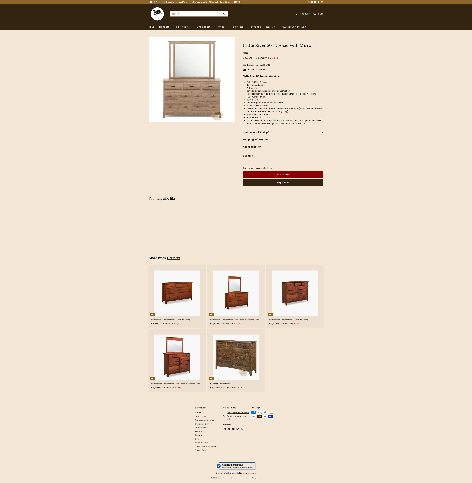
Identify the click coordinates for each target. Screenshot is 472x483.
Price (245, 52)
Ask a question (252, 146)
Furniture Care (201, 442)
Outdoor (256, 27)
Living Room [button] (204, 27)
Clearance (271, 27)
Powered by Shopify (251, 478)
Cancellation (201, 427)
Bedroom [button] (164, 27)
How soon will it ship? (256, 132)
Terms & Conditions (204, 420)
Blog (197, 439)
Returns (198, 431)
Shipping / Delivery (203, 424)
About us (199, 435)
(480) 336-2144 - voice (238, 412)
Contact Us (200, 416)
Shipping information (256, 139)
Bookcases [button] (238, 27)
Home (151, 27)
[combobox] (199, 13)
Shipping (246, 168)
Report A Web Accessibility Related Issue (236, 473)
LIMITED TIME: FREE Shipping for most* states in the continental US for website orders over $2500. (195, 2)
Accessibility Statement (206, 446)
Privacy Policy (201, 450)
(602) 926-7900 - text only (237, 417)
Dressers (173, 258)
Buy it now (283, 182)
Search (198, 412)
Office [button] (221, 27)
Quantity (248, 155)
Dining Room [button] (183, 27)
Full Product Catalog (295, 27)
